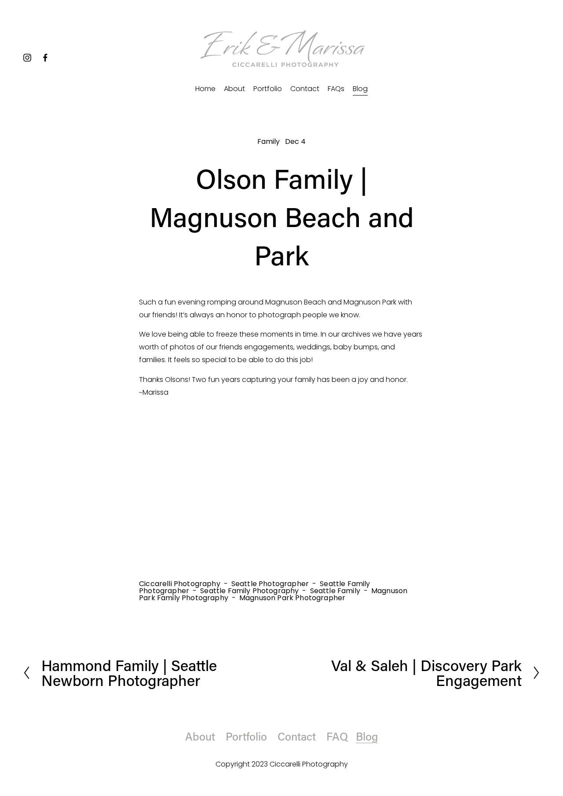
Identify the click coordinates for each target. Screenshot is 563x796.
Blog (360, 89)
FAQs (336, 89)
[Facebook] (45, 57)
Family (268, 141)
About (234, 89)
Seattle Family (335, 591)
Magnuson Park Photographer (292, 598)
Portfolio (267, 89)
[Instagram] (27, 57)
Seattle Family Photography (249, 591)
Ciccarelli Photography (179, 584)
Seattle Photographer (270, 584)
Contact (304, 89)
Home (205, 89)
